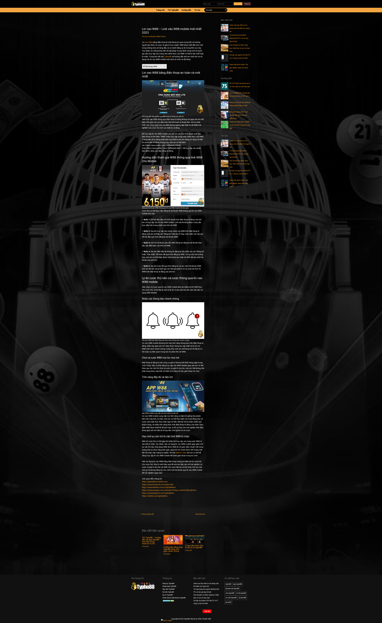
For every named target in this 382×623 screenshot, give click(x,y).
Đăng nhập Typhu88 (169, 586)
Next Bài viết (201, 514)
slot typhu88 (230, 593)
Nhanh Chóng (160, 36)
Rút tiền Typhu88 (168, 592)
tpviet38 (228, 602)
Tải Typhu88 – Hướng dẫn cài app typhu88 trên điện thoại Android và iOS (151, 540)
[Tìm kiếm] (226, 10)
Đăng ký (247, 4)
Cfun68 (204, 619)
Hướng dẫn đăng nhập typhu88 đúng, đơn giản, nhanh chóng (173, 549)
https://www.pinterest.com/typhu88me (158, 493)
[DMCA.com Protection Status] (168, 601)
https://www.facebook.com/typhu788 (157, 484)
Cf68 (199, 619)
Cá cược (145, 36)
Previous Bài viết (146, 514)
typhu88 (228, 584)
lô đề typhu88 (241, 593)
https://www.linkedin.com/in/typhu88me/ (159, 487)
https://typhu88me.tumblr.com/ (155, 481)
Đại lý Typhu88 (167, 595)
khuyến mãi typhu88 (232, 588)
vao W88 (148, 42)
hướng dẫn (152, 36)
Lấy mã (207, 611)
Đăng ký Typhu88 (168, 583)
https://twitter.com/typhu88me (154, 496)
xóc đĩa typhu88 (231, 598)
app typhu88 (237, 584)
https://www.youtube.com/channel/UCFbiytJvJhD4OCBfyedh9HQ (169, 490)
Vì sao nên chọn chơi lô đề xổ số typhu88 (194, 546)
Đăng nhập (238, 4)
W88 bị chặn (181, 453)
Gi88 (209, 619)
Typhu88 (167, 56)
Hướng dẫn (145, 546)
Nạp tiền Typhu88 (168, 589)
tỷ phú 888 (242, 598)
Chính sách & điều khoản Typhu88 (174, 598)
